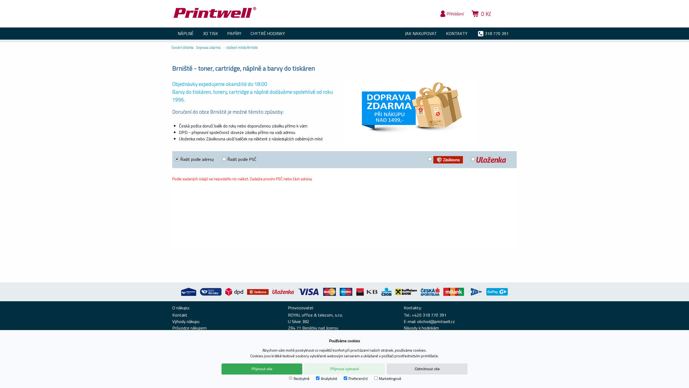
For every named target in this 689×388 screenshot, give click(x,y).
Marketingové (390, 378)
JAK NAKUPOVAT (421, 33)
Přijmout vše (261, 369)
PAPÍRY (234, 33)
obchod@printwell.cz (436, 321)
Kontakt (179, 315)
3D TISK (210, 33)
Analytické (329, 378)
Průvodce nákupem (189, 328)
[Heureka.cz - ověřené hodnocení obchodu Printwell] (506, 21)
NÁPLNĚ (186, 33)
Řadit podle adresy (197, 159)
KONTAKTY (456, 33)
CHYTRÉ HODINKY (268, 33)
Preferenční (358, 378)
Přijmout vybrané (344, 369)
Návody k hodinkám (421, 328)
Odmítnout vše (427, 369)
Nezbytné (302, 378)
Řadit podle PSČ (241, 159)
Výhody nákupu (185, 321)
